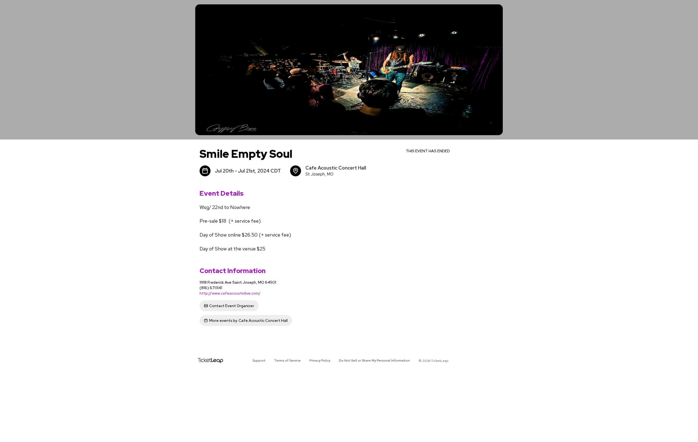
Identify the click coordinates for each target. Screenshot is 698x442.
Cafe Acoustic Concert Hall (248, 320)
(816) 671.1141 (211, 287)
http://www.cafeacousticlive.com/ (230, 293)
